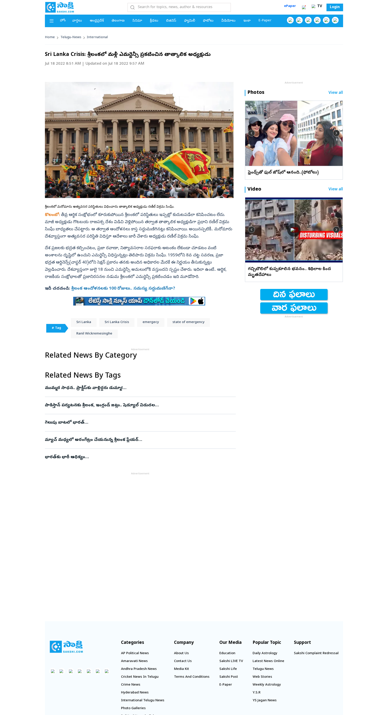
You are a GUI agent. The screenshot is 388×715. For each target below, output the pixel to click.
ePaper (290, 6)
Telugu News (263, 669)
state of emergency (188, 322)
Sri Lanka (83, 322)
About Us (181, 653)
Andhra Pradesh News (139, 669)
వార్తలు (77, 21)
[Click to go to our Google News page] (335, 20)
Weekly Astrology (267, 685)
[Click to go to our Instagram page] (317, 20)
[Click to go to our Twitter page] (308, 20)
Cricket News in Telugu (140, 677)
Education (227, 653)
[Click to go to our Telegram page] (97, 671)
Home (50, 37)
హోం (63, 20)
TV (319, 6)
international (97, 37)
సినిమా (137, 21)
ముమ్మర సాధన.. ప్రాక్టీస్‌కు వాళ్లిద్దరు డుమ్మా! (139, 388)
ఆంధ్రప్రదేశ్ (97, 21)
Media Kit (181, 669)
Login (335, 7)
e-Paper (264, 20)
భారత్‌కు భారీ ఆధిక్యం (135, 457)
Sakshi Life (228, 669)
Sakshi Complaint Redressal (316, 653)
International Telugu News (142, 700)
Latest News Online (268, 661)
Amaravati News (134, 661)
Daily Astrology (265, 653)
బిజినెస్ (171, 21)
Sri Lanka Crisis (117, 322)
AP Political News (135, 653)
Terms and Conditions (191, 677)
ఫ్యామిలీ (189, 21)
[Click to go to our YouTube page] (326, 20)
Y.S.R (256, 693)
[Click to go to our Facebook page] (290, 20)
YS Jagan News (265, 700)
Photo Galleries (133, 708)
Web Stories (262, 677)
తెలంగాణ (118, 21)
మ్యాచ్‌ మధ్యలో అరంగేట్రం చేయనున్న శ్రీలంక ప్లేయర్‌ (134, 440)
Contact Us (183, 661)
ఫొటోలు (208, 21)
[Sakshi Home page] (59, 7)
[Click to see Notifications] (303, 7)
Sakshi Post (228, 677)
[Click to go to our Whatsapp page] (299, 20)
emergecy (151, 322)
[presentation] (251, 133)
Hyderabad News (135, 693)
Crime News (130, 685)
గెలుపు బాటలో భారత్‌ (138, 423)
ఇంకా (247, 21)
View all (335, 93)
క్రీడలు (154, 21)
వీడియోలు (228, 21)
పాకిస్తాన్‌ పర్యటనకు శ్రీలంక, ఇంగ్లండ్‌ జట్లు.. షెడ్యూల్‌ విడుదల (133, 405)
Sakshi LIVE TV (231, 661)
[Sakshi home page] (66, 646)
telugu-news (70, 37)
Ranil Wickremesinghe (94, 334)
